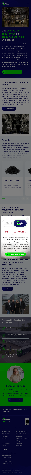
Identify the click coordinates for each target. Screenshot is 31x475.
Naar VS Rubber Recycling (17, 254)
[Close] (27, 218)
